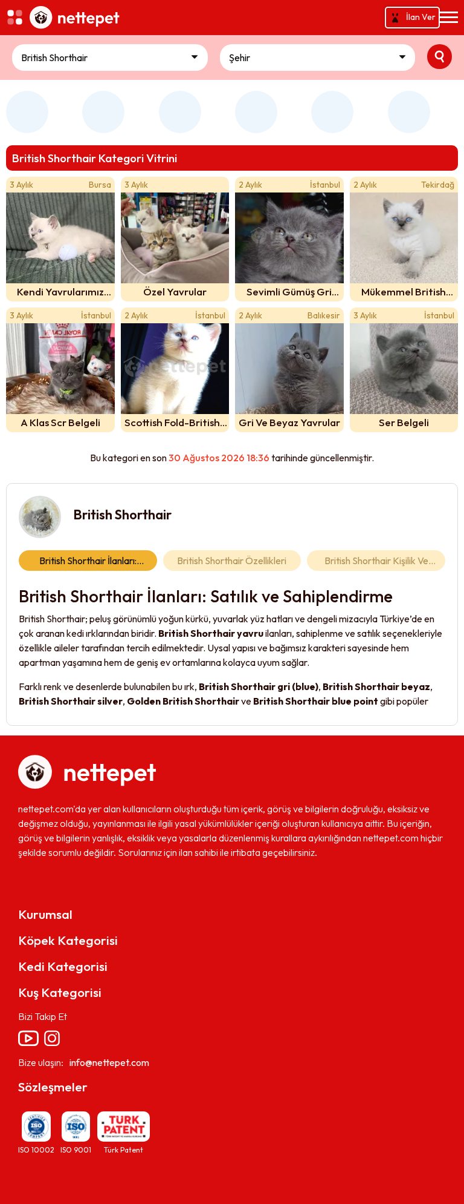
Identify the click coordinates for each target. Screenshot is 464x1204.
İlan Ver (421, 17)
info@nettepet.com (109, 1062)
